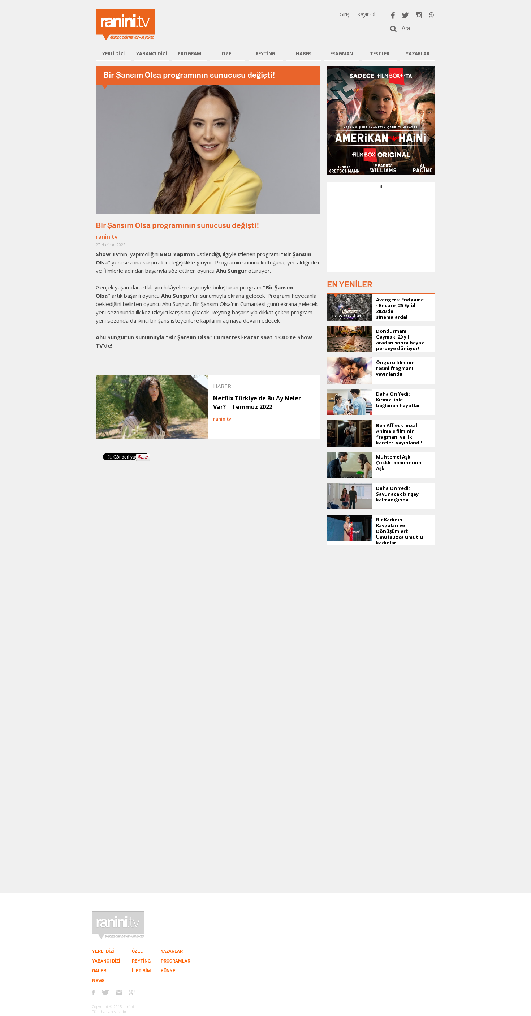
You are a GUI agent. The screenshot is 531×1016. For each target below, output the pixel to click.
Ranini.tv (125, 24)
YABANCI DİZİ (151, 53)
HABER (303, 53)
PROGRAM (189, 53)
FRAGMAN (341, 53)
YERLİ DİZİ (113, 53)
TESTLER (379, 53)
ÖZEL (227, 53)
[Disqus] (208, 566)
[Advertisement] (381, 234)
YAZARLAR (417, 53)
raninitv (107, 237)
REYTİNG (266, 53)
